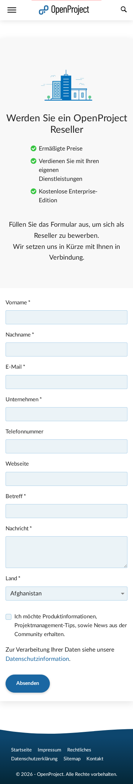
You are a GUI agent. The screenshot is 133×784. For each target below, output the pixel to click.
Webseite (17, 464)
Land (11, 578)
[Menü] (12, 10)
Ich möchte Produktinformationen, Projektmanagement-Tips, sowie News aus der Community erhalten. (70, 626)
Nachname (18, 335)
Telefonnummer (24, 432)
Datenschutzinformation (37, 659)
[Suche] (124, 10)
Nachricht (17, 528)
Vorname (16, 302)
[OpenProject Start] (64, 10)
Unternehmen (22, 399)
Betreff (14, 496)
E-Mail (14, 367)
